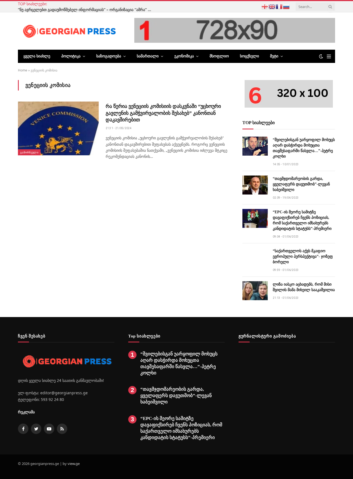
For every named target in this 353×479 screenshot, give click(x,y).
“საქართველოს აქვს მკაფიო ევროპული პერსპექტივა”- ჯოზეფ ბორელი (303, 256)
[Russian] (286, 6)
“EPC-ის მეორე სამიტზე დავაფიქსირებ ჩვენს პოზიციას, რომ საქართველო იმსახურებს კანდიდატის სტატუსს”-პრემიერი (302, 220)
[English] (272, 6)
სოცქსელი (249, 56)
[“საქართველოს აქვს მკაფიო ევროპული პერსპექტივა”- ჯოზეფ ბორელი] (255, 257)
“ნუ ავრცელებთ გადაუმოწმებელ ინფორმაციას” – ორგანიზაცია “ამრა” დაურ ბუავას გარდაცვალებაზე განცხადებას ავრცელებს (87, 9)
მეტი (274, 56)
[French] (279, 6)
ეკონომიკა (184, 56)
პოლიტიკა (71, 56)
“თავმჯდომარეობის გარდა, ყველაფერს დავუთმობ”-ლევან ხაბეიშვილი (301, 184)
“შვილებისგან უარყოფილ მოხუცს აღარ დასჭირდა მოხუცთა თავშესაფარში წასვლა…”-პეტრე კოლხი (304, 148)
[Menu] (329, 56)
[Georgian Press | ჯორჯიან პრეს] (68, 31)
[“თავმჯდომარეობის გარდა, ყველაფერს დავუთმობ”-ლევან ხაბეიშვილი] (255, 185)
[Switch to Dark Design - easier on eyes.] (321, 56)
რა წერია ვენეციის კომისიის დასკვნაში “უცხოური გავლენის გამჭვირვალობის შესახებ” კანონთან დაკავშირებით (163, 113)
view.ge (74, 463)
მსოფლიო (219, 56)
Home (22, 70)
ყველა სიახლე (36, 56)
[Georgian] (265, 6)
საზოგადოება (108, 56)
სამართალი (148, 56)
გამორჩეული (29, 152)
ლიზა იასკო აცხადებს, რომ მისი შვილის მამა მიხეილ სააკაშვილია (304, 287)
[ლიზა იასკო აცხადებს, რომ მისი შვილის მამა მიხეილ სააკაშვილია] (255, 290)
